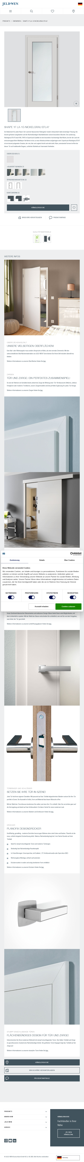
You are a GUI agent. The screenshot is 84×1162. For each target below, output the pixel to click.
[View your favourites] (52, 11)
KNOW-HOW (8, 1117)
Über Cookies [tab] (69, 560)
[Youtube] (10, 1140)
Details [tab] (42, 560)
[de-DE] (80, 4)
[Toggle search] (31, 11)
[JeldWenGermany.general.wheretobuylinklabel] (73, 11)
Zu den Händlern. (68, 1133)
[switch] (32, 597)
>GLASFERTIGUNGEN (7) (15, 167)
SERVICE (7, 1127)
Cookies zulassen (68, 606)
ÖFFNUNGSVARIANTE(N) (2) (17, 180)
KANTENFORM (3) (13, 193)
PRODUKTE (6, 21)
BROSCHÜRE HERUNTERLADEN (32, 218)
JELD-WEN (8, 1122)
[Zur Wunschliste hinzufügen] (74, 208)
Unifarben (17, 21)
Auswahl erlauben (41, 606)
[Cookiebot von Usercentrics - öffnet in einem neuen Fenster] (71, 553)
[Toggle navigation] (10, 11)
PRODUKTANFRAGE (59, 218)
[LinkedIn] (14, 1140)
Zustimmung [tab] (14, 560)
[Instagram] (6, 1140)
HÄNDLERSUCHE (38, 207)
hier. (44, 361)
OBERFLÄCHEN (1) (13, 154)
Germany (65, 1157)
